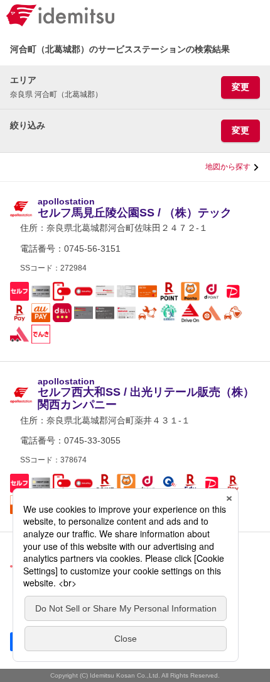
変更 (240, 87)
